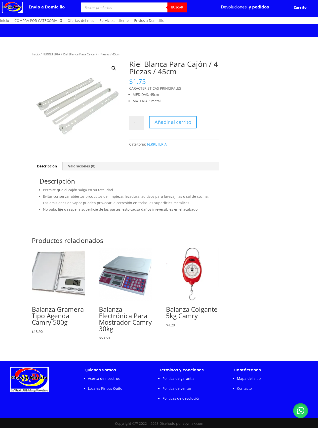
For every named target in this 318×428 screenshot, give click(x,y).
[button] (113, 68)
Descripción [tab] (47, 166)
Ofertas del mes (81, 21)
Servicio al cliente (114, 21)
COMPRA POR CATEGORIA (35, 21)
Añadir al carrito (173, 122)
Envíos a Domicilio (149, 21)
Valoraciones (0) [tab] (81, 166)
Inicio (4, 21)
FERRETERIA (51, 54)
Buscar (177, 7)
